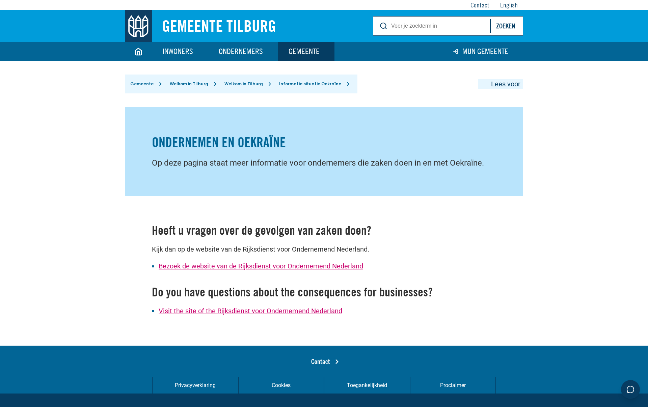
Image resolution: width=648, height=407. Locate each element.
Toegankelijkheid (367, 385)
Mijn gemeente (485, 51)
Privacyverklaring (195, 385)
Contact (320, 361)
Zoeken (505, 26)
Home (138, 51)
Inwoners (178, 51)
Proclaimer (453, 385)
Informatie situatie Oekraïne (310, 84)
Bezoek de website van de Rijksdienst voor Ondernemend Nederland (261, 266)
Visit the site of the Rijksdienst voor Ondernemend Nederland (250, 311)
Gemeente (304, 51)
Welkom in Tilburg (189, 84)
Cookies (281, 385)
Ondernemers (241, 51)
